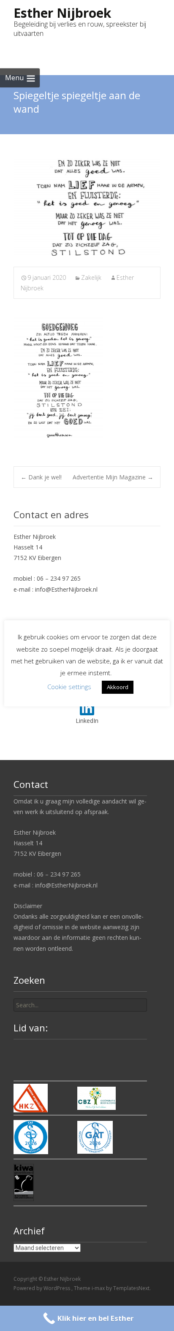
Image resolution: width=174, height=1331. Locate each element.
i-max (99, 1288)
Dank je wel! (41, 477)
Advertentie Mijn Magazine (113, 477)
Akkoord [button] (117, 687)
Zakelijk (91, 277)
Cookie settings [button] (69, 686)
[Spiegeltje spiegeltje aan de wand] (87, 207)
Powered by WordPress (42, 1288)
